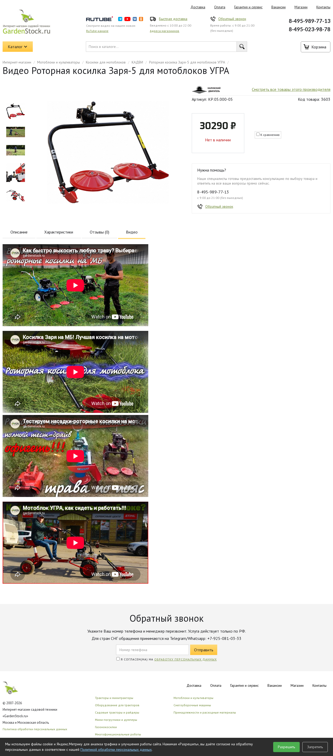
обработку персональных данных (185, 659)
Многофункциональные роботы (118, 734)
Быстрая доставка (173, 18)
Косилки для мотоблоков (106, 62)
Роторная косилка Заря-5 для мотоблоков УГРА (187, 62)
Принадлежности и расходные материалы (205, 712)
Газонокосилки (106, 727)
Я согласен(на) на (168, 659)
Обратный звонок (232, 18)
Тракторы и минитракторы (114, 698)
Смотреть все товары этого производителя (291, 89)
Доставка (197, 7)
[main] (16, 111)
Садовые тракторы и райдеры (117, 712)
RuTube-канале (97, 31)
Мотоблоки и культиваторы (58, 62)
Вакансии (278, 7)
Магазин (301, 7)
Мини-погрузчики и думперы (116, 720)
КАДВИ (137, 62)
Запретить (315, 747)
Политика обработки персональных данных (35, 729)
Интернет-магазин (17, 62)
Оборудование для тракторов (117, 705)
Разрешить (286, 747)
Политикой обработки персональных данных (116, 749)
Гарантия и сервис (248, 7)
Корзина (318, 46)
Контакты (319, 685)
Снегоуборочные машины (192, 705)
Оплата (219, 7)
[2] (16, 150)
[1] (16, 132)
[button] (18, 46)
